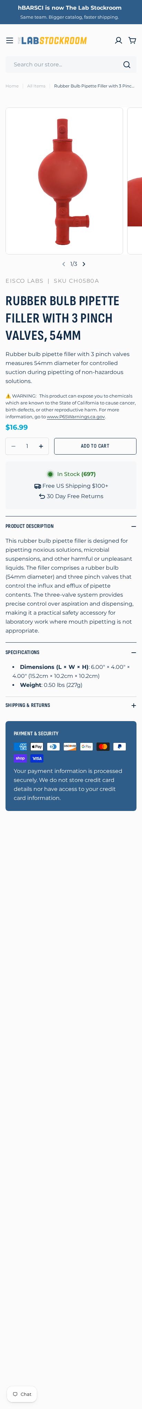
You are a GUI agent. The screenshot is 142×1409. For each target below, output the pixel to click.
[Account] (118, 40)
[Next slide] (84, 264)
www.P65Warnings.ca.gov (76, 416)
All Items (36, 85)
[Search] (127, 64)
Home (12, 85)
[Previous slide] (64, 264)
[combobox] (71, 64)
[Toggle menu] (10, 40)
